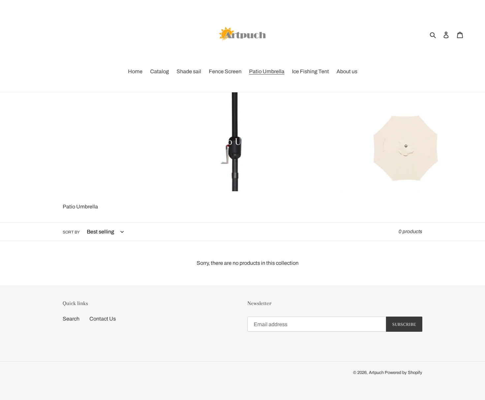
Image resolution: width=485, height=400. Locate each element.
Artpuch (376, 372)
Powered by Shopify (403, 372)
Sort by (71, 232)
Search (71, 319)
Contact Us (102, 319)
